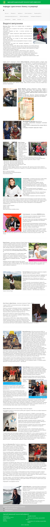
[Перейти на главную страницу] (3, 10)
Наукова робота (37, 13)
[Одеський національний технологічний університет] (4, 2)
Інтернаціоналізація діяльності (11, 16)
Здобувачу (20, 13)
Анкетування (7, 19)
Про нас (6, 13)
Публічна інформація (24, 16)
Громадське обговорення (36, 16)
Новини (14, 19)
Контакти (19, 19)
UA (23, 19)
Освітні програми (28, 13)
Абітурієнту (13, 13)
